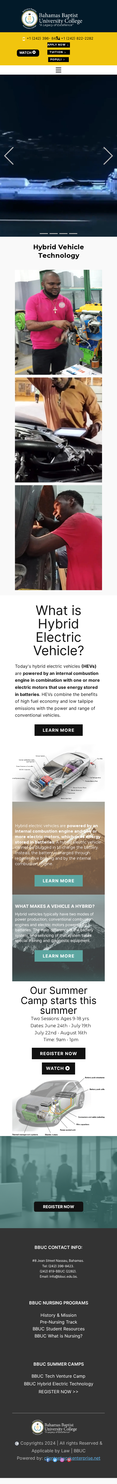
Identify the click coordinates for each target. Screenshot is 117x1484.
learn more (59, 736)
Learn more (59, 962)
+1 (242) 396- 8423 (43, 38)
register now (58, 1059)
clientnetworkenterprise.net (72, 1464)
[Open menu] (58, 70)
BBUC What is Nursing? (58, 1342)
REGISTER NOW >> (59, 1397)
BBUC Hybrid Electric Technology (58, 1389)
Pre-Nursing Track (58, 1328)
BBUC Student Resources (59, 1334)
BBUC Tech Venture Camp (58, 1382)
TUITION (57, 52)
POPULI (56, 59)
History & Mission (58, 1321)
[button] (9, 156)
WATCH (25, 53)
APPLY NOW (56, 44)
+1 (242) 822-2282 (76, 38)
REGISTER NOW (58, 182)
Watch (55, 1074)
